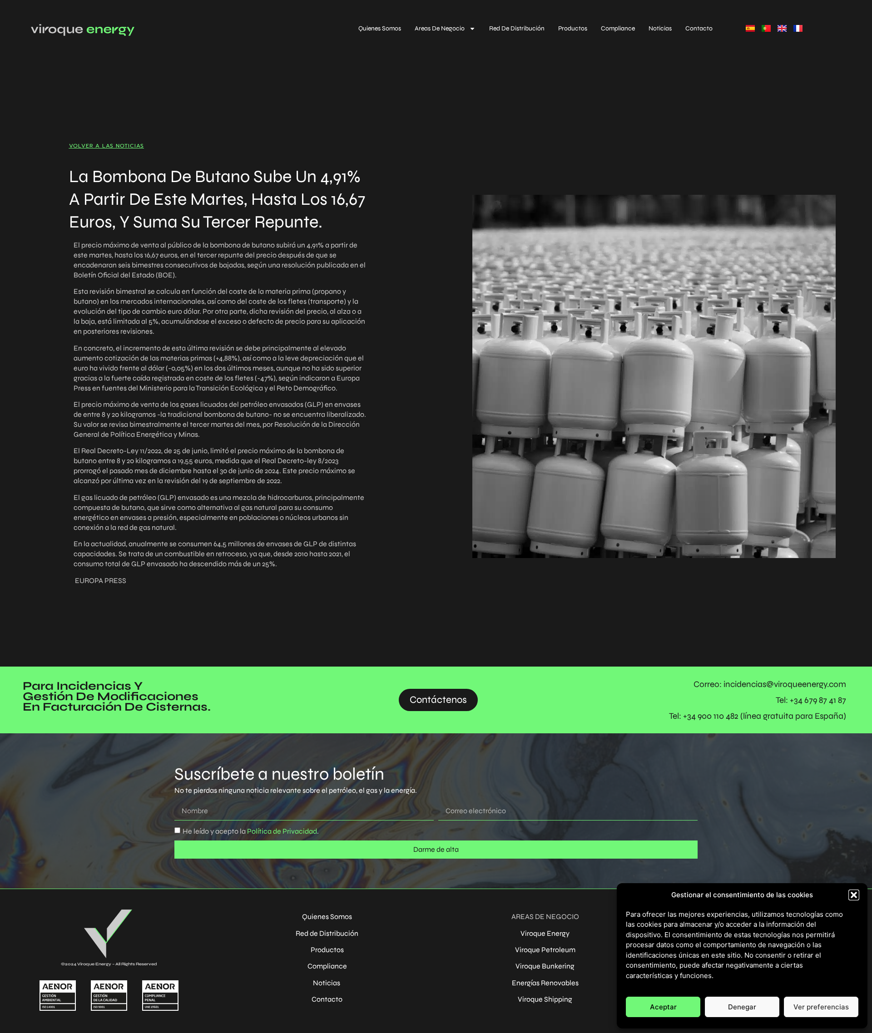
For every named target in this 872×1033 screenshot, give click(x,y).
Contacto (699, 28)
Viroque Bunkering (545, 966)
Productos (572, 28)
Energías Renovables (545, 983)
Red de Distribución (327, 933)
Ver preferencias (821, 1007)
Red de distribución (517, 28)
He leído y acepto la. (251, 830)
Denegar (742, 1007)
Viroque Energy (545, 933)
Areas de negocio (440, 28)
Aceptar (663, 1007)
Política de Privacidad (281, 830)
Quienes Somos (379, 28)
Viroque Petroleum (545, 949)
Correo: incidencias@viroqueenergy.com (770, 684)
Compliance (618, 28)
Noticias (660, 28)
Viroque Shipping (545, 999)
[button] (853, 895)
